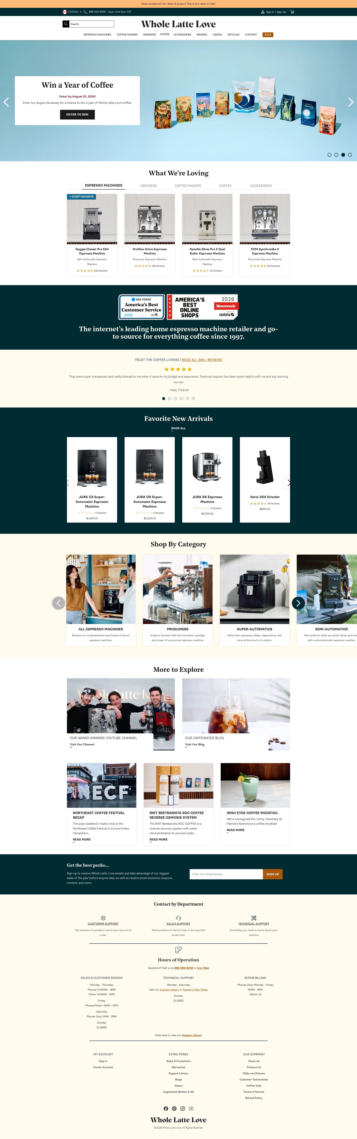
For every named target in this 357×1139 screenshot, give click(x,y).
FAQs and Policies (254, 1073)
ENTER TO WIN (77, 115)
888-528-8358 (183, 968)
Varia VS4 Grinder (265, 497)
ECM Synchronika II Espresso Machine (265, 251)
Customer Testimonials (254, 1079)
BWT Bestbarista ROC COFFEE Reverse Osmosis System (177, 815)
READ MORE (82, 839)
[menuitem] (103, 1061)
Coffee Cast (253, 1085)
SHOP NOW (92, 219)
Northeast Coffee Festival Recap (99, 815)
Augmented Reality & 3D (178, 1091)
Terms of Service (253, 1091)
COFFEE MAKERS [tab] (188, 186)
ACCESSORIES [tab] (261, 186)
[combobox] (91, 24)
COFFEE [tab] (225, 186)
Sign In (103, 1061)
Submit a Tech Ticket (195, 989)
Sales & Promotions (178, 1061)
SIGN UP (273, 874)
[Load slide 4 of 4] (350, 154)
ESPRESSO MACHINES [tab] (103, 185)
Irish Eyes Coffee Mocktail (252, 813)
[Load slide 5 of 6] (187, 399)
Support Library (169, 989)
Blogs (178, 1079)
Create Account (103, 1067)
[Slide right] (289, 482)
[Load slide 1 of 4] (329, 154)
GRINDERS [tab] (149, 186)
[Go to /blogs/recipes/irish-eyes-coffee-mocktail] (255, 785)
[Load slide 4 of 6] (181, 399)
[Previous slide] (6, 102)
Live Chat (203, 968)
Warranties (178, 1067)
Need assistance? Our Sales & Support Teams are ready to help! (178, 3)
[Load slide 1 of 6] (164, 399)
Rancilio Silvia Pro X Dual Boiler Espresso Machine (207, 251)
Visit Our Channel (82, 744)
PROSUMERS (178, 629)
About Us (254, 1061)
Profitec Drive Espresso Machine (150, 251)
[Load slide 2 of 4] (336, 154)
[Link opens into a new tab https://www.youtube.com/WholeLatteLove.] (121, 714)
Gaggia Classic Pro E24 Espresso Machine (92, 251)
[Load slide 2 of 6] (170, 399)
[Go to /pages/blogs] (236, 714)
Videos (178, 1085)
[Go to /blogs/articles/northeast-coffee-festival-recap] (101, 785)
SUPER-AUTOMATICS (254, 629)
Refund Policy (253, 1098)
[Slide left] (67, 482)
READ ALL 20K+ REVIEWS (202, 360)
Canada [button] (70, 12)
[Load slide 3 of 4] (343, 154)
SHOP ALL (178, 428)
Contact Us (254, 1067)
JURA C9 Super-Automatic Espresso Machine (149, 501)
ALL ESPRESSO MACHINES (101, 629)
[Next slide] (351, 102)
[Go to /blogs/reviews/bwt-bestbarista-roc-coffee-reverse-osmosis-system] (178, 785)
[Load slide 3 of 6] (175, 399)
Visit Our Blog (194, 744)
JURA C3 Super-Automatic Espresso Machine (92, 501)
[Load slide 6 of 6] (193, 399)
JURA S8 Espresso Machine (207, 499)
